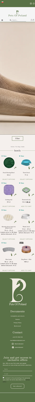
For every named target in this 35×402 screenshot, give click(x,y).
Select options (8, 179)
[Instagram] (30, 3)
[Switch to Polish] (2, 2)
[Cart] (33, 20)
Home (12, 146)
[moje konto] (31, 20)
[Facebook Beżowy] (33, 3)
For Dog (17, 146)
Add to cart (26, 206)
